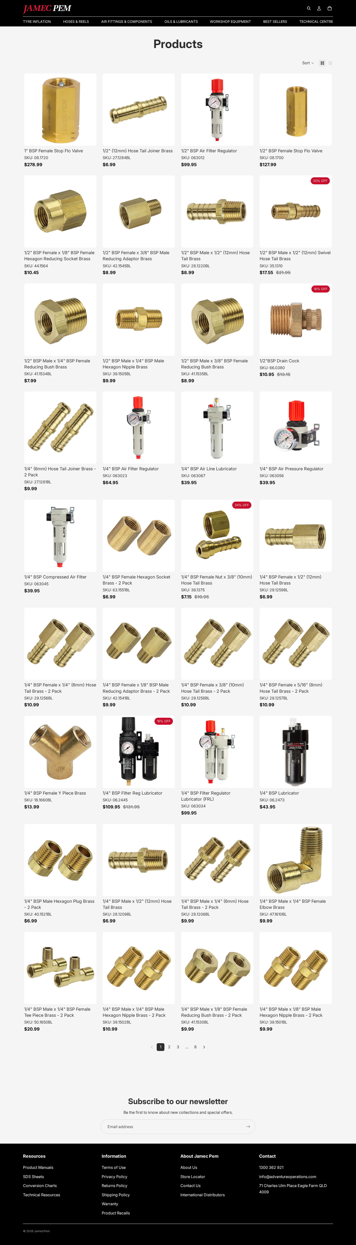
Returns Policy (114, 1185)
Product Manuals (38, 1167)
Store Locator (192, 1176)
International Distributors (202, 1194)
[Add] (89, 138)
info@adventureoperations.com (287, 1176)
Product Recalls (116, 1213)
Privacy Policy (114, 1176)
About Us (188, 1167)
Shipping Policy (116, 1194)
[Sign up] (248, 1127)
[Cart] (329, 8)
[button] (308, 63)
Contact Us (190, 1185)
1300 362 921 (271, 1167)
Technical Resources (41, 1194)
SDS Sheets (33, 1176)
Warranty (110, 1204)
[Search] (308, 8)
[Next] (204, 1047)
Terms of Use (114, 1167)
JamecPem (42, 1231)
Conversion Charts (40, 1185)
